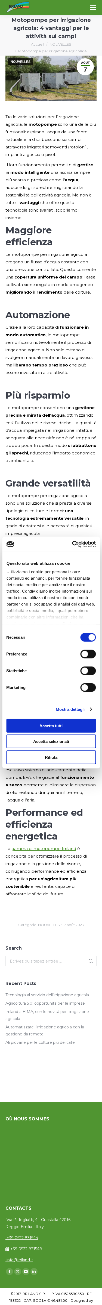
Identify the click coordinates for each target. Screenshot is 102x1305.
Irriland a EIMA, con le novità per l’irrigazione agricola (47, 1015)
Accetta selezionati (51, 741)
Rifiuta (51, 757)
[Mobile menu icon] (93, 7)
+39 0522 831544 (21, 1237)
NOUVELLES (20, 62)
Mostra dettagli (70, 709)
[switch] (88, 654)
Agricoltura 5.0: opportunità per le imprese (45, 1003)
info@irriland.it (19, 1260)
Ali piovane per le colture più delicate (40, 1042)
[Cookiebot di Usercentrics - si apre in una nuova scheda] (73, 544)
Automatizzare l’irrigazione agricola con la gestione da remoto (44, 1030)
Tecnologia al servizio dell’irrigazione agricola (47, 995)
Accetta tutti (51, 725)
